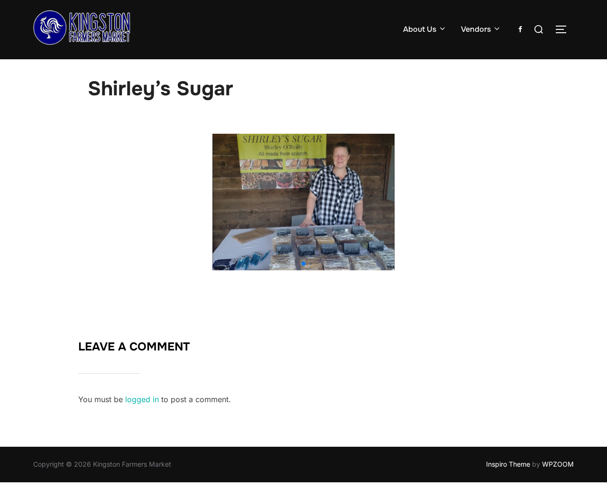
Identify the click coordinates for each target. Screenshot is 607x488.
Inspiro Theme (508, 464)
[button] (303, 264)
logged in (142, 399)
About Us (419, 29)
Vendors (476, 29)
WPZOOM (558, 464)
